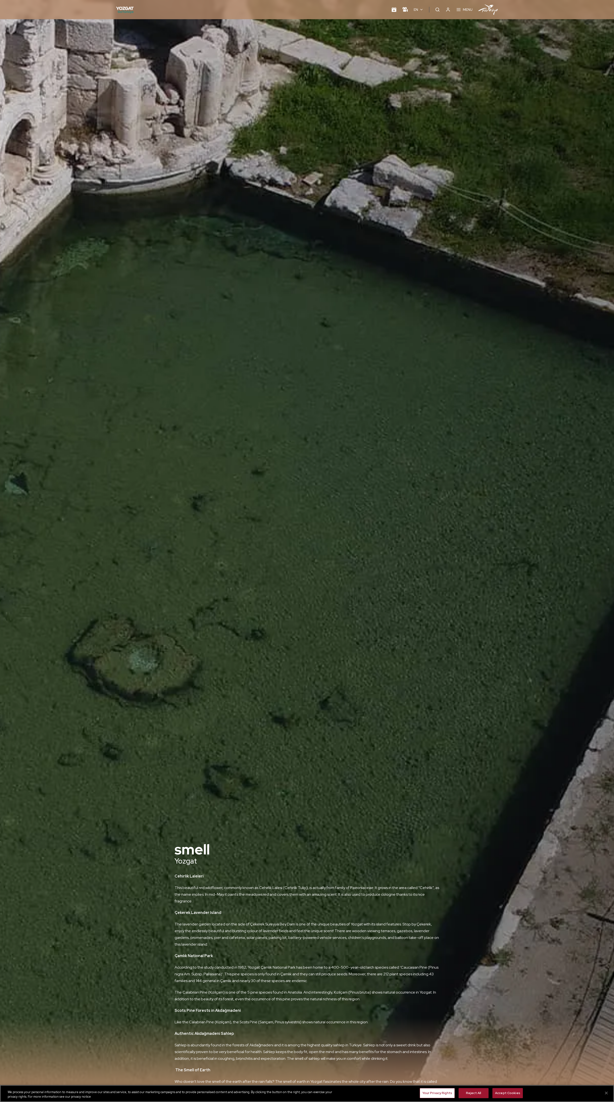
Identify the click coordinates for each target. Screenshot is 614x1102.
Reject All (473, 1093)
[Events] (394, 9)
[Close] (606, 1093)
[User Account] (448, 9)
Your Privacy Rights (437, 1093)
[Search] (437, 9)
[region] (307, 1093)
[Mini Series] (405, 9)
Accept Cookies (507, 1093)
